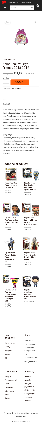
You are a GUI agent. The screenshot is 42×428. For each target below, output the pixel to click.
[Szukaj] (32, 8)
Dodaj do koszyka (19, 82)
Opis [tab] (4, 99)
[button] (35, 22)
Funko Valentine (9, 59)
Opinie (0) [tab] (6, 104)
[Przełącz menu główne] (4, 7)
